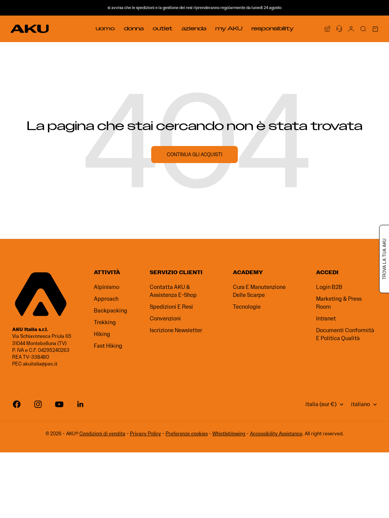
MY (228, 28)
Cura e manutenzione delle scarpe (259, 291)
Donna (134, 28)
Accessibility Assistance (276, 433)
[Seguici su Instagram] (38, 404)
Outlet (162, 28)
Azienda (194, 28)
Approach (106, 298)
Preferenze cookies (187, 433)
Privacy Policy (145, 433)
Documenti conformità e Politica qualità (345, 334)
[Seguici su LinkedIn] (80, 404)
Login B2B (329, 287)
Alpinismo (106, 287)
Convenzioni (165, 318)
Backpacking (110, 310)
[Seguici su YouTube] (59, 404)
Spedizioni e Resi (171, 306)
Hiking (102, 334)
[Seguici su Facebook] (16, 404)
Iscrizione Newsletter (176, 330)
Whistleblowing (228, 433)
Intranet (326, 318)
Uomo (105, 28)
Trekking (105, 322)
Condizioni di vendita (102, 433)
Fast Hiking (108, 345)
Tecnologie (247, 306)
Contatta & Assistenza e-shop (173, 291)
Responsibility (272, 28)
